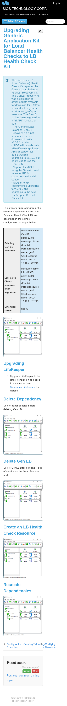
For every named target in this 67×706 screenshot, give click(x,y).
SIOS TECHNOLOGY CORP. (25, 9)
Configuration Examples (14, 646)
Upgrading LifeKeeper (22, 387)
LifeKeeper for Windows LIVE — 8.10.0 (25, 14)
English (57, 3)
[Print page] (40, 31)
